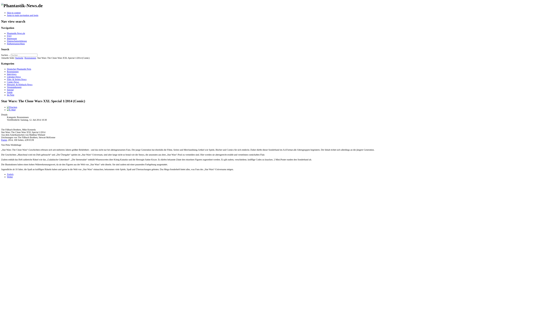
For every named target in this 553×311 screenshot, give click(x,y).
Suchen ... (5, 55)
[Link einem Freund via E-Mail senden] (11, 110)
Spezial (10, 90)
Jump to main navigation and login (22, 15)
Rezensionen (30, 58)
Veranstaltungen (14, 87)
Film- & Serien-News (16, 79)
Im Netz (10, 95)
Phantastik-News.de (16, 33)
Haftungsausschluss (16, 43)
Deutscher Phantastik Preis (19, 69)
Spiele (10, 92)
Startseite (19, 58)
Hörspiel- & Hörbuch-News (19, 84)
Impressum (12, 38)
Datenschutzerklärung (17, 41)
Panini (4, 140)
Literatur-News (14, 77)
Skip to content (14, 13)
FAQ (9, 36)
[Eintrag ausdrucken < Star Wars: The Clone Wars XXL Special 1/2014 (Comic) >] (12, 107)
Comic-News (13, 82)
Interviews (11, 74)
